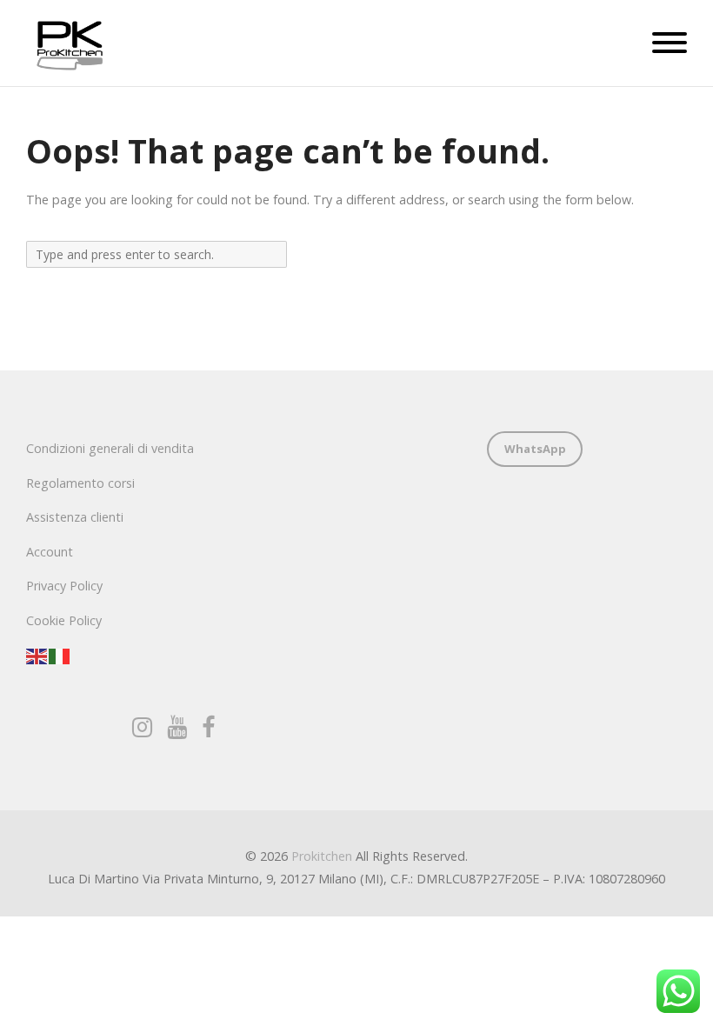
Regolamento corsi (80, 483)
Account (49, 551)
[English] (37, 655)
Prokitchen (321, 856)
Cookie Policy (64, 620)
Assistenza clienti (74, 517)
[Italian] (60, 655)
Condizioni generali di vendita (110, 448)
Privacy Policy (64, 585)
